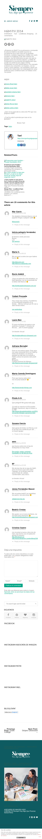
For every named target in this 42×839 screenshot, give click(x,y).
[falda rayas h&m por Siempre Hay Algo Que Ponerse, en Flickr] (10, 88)
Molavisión (16, 222)
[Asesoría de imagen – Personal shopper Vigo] (21, 754)
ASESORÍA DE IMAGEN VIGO (15, 809)
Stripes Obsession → (30, 730)
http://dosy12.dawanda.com (21, 263)
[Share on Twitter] (5, 44)
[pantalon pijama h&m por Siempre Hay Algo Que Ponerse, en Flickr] (12, 92)
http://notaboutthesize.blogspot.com (24, 335)
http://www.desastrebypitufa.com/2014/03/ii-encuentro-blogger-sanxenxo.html (27, 412)
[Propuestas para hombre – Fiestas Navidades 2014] (14, 161)
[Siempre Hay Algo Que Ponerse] (21, 16)
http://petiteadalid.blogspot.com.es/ (24, 286)
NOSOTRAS (8, 813)
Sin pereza (16, 241)
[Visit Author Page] (10, 137)
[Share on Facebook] (9, 44)
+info (39, 836)
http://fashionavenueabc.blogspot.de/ (24, 363)
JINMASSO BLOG (18, 499)
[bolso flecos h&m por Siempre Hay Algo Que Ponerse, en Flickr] (11, 104)
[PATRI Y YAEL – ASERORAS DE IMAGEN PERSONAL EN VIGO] (21, 784)
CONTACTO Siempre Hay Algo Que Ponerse (20, 811)
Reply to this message (22, 225)
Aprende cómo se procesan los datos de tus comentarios (19, 592)
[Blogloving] (37, 21)
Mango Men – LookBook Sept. (13, 189)
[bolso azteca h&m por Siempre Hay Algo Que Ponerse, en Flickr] (11, 108)
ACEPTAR (21, 837)
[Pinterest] (34, 21)
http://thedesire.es (18, 537)
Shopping (30, 34)
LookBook (22, 34)
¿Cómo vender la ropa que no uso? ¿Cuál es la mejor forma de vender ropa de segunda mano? (14, 181)
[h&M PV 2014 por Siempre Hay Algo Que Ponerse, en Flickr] (9, 100)
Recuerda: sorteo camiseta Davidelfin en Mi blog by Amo (22, 452)
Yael (15, 34)
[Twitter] (32, 21)
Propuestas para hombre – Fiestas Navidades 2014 (12, 165)
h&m (10, 126)
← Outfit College (9, 730)
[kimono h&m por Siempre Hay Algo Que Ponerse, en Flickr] (9, 96)
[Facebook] (29, 21)
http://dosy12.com (18, 262)
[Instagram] (24, 145)
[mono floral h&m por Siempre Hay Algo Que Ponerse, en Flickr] (10, 84)
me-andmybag (17, 309)
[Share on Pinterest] (12, 44)
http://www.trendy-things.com (22, 387)
